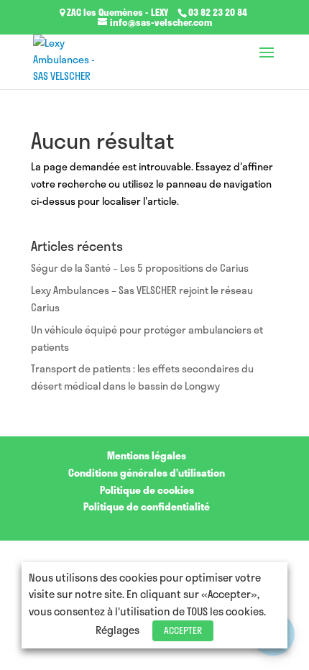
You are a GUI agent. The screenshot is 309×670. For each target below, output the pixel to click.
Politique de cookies (147, 489)
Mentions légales (146, 455)
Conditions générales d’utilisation (146, 472)
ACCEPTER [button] (183, 630)
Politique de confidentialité (146, 506)
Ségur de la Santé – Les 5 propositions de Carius (140, 267)
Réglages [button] (117, 630)
